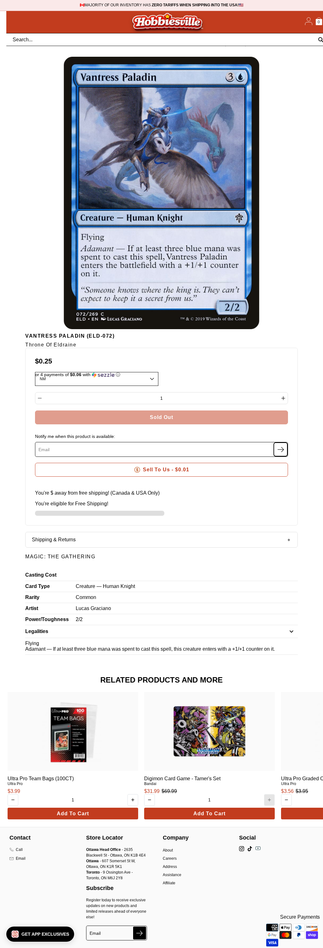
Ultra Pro (15, 784)
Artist (31, 608)
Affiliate (169, 883)
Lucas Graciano (93, 608)
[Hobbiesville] (167, 22)
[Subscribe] (280, 449)
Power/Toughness (47, 619)
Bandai (150, 784)
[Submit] (139, 933)
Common (86, 597)
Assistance (172, 875)
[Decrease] (39, 398)
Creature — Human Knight (105, 586)
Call (19, 849)
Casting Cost (40, 575)
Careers (170, 858)
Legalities (36, 631)
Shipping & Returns (54, 539)
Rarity (32, 597)
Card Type (37, 586)
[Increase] (283, 398)
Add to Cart (73, 813)
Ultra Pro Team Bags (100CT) (41, 778)
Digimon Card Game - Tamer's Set (182, 778)
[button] (40, 934)
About (168, 850)
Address (170, 866)
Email (21, 858)
